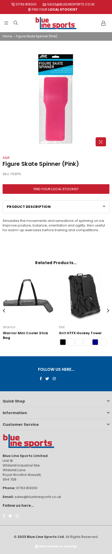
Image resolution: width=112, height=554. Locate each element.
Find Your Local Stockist (56, 189)
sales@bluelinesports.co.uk (71, 4)
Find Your (55, 9)
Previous (4, 311)
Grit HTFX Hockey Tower (80, 333)
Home (7, 36)
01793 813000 (26, 4)
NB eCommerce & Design (58, 546)
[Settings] (103, 23)
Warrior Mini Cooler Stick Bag (25, 335)
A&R (6, 157)
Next (108, 311)
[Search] (15, 23)
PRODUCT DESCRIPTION (29, 206)
